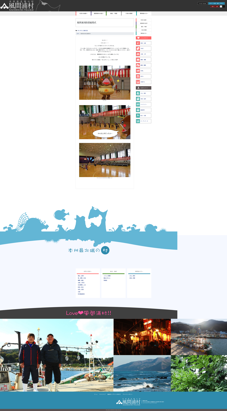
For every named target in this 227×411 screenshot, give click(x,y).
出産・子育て (81, 282)
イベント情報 (107, 276)
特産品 (105, 280)
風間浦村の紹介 (98, 13)
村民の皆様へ (83, 13)
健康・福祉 (81, 280)
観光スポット (107, 278)
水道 (79, 291)
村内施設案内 (81, 294)
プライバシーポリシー (128, 394)
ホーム (95, 394)
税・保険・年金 (82, 278)
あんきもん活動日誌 (83, 30)
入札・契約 (132, 276)
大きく (222, 3)
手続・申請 (132, 278)
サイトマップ (102, 394)
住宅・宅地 (81, 289)
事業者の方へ (144, 13)
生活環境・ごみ (82, 285)
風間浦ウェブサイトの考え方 (114, 394)
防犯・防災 (81, 287)
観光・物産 (113, 13)
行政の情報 (129, 13)
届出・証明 (81, 276)
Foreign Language (202, 3)
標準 (218, 3)
